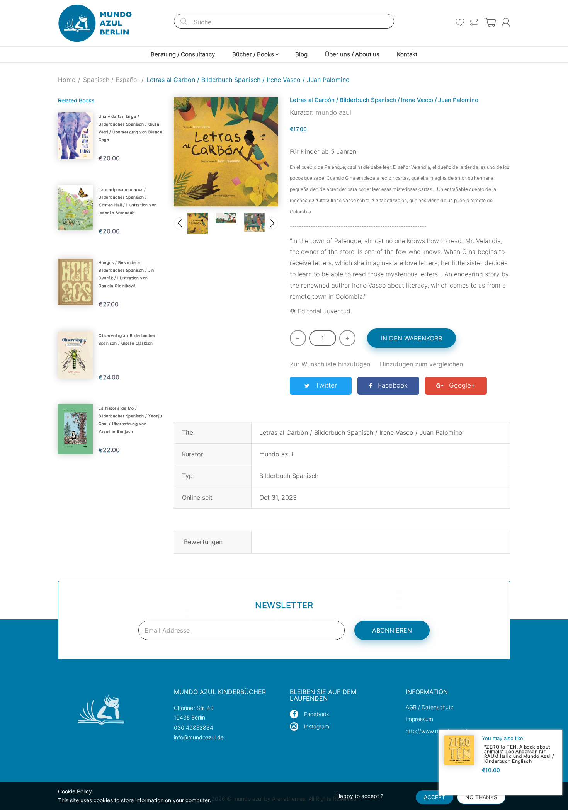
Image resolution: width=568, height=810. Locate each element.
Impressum (419, 719)
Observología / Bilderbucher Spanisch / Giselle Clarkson (127, 339)
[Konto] (506, 22)
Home (66, 79)
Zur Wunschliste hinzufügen (330, 364)
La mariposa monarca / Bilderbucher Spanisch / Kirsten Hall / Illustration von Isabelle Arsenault (128, 201)
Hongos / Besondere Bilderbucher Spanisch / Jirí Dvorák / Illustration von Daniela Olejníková (126, 274)
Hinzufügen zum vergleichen (421, 364)
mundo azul (333, 112)
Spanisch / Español (111, 79)
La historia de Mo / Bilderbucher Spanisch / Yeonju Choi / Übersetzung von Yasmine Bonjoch (130, 420)
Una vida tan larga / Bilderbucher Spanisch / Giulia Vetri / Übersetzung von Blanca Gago (130, 128)
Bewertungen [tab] (203, 542)
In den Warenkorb (411, 338)
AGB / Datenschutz (429, 707)
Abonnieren (392, 630)
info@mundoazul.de (199, 737)
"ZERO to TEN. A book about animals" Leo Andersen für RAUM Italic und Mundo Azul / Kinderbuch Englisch (519, 754)
